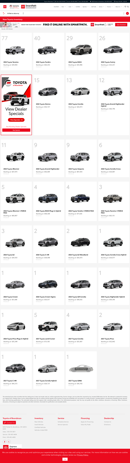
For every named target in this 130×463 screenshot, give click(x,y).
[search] (128, 7)
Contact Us (10, 422)
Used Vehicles (39, 424)
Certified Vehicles (40, 427)
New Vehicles (39, 422)
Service (61, 418)
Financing (85, 418)
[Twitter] (9, 442)
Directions (107, 424)
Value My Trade (85, 424)
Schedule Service (63, 422)
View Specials (16, 130)
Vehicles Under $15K (41, 430)
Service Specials (63, 424)
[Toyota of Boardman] (11, 7)
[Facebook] (5, 442)
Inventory (39, 418)
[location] (90, 1)
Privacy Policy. (83, 455)
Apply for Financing (87, 422)
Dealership (109, 418)
